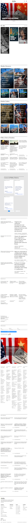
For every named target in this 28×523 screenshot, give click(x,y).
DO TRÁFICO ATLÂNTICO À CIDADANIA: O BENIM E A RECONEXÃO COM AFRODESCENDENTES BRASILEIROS (5, 147)
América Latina (16, 233)
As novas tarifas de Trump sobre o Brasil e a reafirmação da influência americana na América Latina (4, 164)
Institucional (11, 504)
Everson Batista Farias (12, 154)
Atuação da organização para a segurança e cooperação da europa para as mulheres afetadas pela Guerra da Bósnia (20, 240)
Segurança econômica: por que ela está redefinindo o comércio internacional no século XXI (6, 425)
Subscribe (8, 331)
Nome (1, 328)
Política (11, 39)
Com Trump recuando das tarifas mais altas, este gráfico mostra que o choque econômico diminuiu (23, 129)
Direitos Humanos (21, 41)
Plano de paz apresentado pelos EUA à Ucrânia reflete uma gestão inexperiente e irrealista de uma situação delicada (25, 404)
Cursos (17, 504)
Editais (1, 513)
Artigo (2, 46)
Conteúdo (24, 504)
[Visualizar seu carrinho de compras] (26, 1)
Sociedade (14, 39)
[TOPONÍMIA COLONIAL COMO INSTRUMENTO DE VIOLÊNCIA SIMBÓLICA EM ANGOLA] (20, 484)
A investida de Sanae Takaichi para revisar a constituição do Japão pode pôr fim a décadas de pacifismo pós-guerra (19, 406)
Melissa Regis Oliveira (3, 154)
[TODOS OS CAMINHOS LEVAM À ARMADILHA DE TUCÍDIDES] (14, 11)
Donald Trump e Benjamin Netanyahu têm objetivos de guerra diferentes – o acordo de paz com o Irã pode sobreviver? (14, 404)
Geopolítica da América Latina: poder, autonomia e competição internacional (9, 204)
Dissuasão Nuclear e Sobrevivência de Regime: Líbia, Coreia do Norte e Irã (19, 386)
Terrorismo (3, 51)
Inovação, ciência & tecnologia (18, 70)
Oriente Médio (23, 70)
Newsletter (2, 508)
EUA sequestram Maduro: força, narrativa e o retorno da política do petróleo (3, 381)
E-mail (17, 328)
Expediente (11, 508)
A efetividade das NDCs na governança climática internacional (7, 80)
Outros (24, 271)
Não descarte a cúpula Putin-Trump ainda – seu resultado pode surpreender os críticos (20, 114)
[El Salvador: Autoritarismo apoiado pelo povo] (7, 484)
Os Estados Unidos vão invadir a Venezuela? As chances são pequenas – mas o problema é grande (3, 390)
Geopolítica (24, 104)
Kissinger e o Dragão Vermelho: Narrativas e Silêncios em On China (14, 295)
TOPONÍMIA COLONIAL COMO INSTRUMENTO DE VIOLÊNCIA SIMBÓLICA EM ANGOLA (8, 377)
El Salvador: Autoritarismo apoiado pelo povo (7, 488)
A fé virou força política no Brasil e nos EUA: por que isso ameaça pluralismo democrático (23, 147)
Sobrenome (10, 328)
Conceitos (24, 508)
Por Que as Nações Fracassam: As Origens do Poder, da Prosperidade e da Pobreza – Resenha (23, 296)
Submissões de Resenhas (4, 516)
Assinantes (2, 504)
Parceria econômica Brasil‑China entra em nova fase (20, 436)
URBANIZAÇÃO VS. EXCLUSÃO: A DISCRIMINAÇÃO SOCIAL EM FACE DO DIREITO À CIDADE (5, 93)
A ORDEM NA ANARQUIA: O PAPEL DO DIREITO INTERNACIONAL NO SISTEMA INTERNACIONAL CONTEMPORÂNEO (20, 425)
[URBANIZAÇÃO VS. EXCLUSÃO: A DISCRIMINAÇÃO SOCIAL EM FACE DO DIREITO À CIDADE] (14, 34)
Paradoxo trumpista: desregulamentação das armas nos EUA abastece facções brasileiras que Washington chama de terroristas (13, 165)
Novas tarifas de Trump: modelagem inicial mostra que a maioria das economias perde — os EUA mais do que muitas (14, 129)
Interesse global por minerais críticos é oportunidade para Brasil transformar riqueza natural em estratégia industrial (20, 463)
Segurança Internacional (4, 50)
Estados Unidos (5, 104)
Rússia (15, 105)
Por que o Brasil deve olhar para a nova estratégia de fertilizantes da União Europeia (23, 164)
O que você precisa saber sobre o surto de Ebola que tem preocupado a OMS (8, 398)
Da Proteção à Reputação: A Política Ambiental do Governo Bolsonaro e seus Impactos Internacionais (3, 399)
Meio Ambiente (7, 70)
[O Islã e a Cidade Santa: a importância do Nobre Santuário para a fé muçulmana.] (7, 432)
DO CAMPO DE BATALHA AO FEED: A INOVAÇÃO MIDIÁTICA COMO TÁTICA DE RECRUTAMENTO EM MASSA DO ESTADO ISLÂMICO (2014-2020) (20, 72)
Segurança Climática (3, 71)
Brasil (3, 46)
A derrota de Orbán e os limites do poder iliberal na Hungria (25, 397)
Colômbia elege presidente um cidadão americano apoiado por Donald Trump (7, 462)
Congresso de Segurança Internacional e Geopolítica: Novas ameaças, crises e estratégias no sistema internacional (18, 188)
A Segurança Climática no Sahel (8, 371)
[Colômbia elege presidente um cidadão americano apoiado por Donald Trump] (7, 458)
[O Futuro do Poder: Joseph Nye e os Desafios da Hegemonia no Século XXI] (5, 287)
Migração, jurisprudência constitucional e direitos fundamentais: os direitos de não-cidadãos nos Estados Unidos (20, 255)
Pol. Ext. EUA (17, 512)
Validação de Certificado (4, 507)
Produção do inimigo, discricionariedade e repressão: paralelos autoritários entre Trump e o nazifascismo (20, 266)
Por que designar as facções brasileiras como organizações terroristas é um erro (3, 373)
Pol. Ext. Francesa (18, 513)
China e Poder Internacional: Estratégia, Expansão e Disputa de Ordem (9, 187)
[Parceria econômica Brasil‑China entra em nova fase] (20, 432)
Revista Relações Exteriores (5, 121)
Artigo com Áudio (12, 36)
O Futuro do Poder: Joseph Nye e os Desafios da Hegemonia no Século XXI (5, 296)
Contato (11, 507)
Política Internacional (10, 104)
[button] (1, 1)
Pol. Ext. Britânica (18, 508)
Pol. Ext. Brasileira (18, 507)
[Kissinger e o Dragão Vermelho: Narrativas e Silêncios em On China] (14, 287)
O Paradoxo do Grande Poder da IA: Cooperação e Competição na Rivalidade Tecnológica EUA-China (5, 129)
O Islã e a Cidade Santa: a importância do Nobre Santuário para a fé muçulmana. (14, 384)
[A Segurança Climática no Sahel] (20, 444)
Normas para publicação (4, 512)
